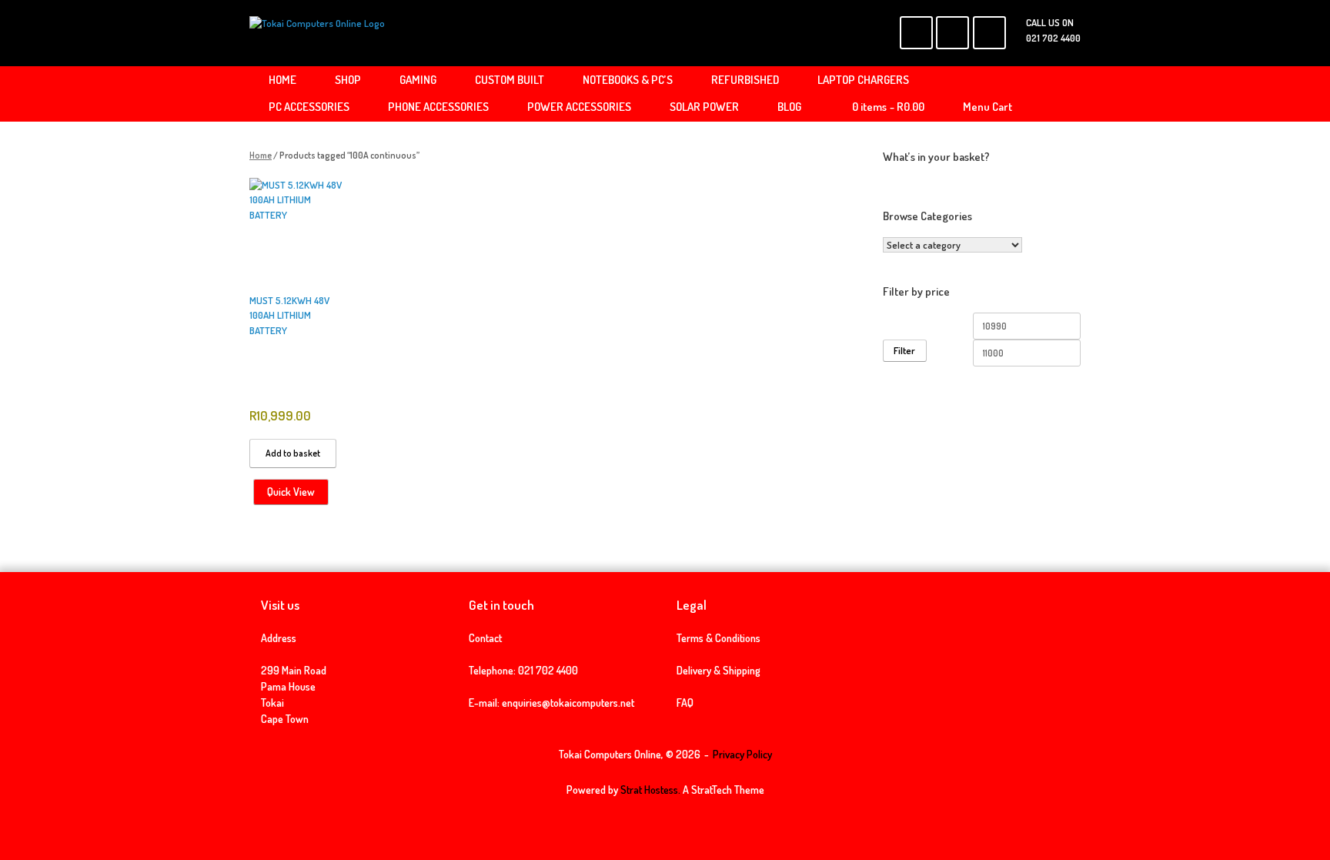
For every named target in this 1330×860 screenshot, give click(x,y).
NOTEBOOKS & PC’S (628, 79)
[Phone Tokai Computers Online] (989, 32)
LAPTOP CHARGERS (863, 79)
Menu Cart (987, 106)
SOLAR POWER (704, 106)
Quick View (291, 491)
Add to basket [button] (293, 453)
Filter (904, 350)
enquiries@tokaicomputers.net (568, 702)
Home (260, 155)
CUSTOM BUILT (509, 79)
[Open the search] (1058, 94)
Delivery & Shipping (718, 670)
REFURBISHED (745, 79)
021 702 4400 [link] (548, 670)
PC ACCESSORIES (309, 106)
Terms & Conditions (718, 637)
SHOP (348, 79)
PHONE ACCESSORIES (438, 106)
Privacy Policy (742, 754)
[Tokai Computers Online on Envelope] (952, 32)
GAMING (417, 79)
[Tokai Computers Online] (317, 33)
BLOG (789, 106)
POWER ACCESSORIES (579, 106)
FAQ (685, 702)
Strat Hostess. (650, 789)
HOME (282, 79)
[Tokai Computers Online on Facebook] (916, 32)
